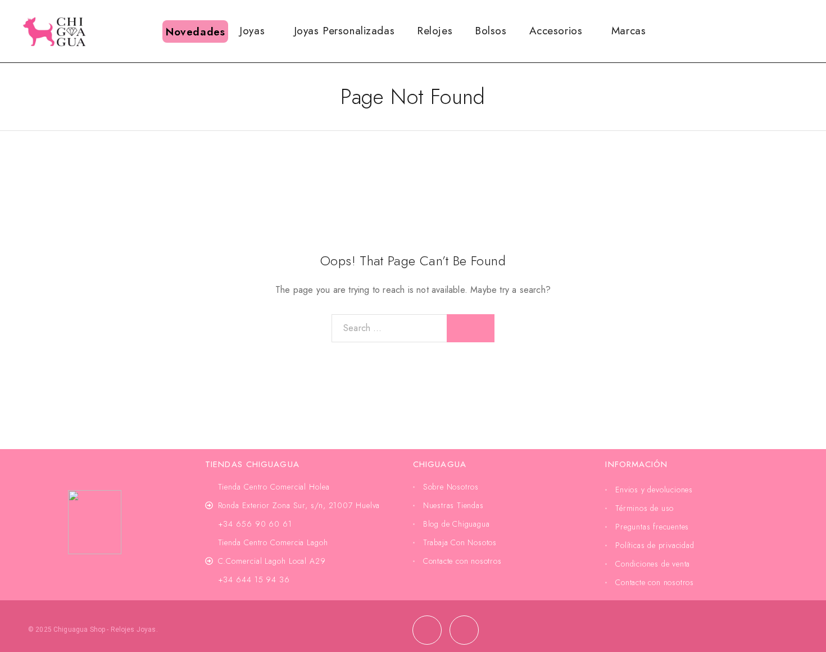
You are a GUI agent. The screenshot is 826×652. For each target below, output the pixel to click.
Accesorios (556, 30)
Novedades (195, 31)
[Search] (751, 31)
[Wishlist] (787, 30)
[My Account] (769, 31)
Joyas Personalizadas (344, 30)
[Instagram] (427, 630)
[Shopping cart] (805, 30)
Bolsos (490, 30)
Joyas (252, 30)
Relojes (434, 30)
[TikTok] (464, 630)
